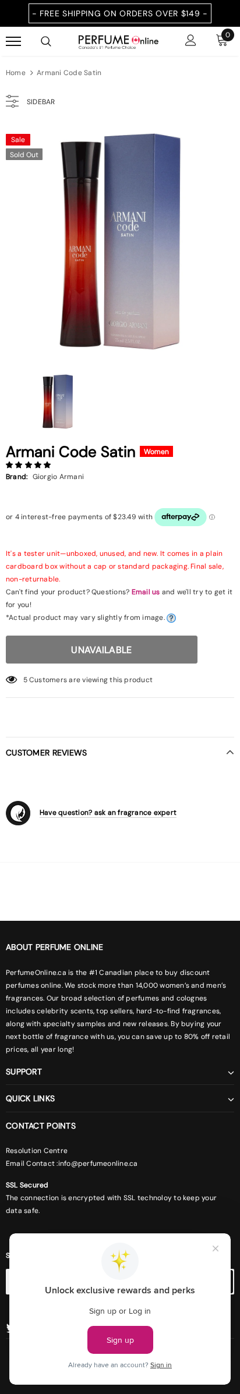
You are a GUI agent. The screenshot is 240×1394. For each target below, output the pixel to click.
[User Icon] (190, 41)
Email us (146, 592)
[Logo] (118, 40)
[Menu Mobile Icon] (13, 42)
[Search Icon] (46, 41)
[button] (29, 465)
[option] (120, 241)
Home (16, 72)
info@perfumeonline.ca (98, 1163)
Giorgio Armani (58, 476)
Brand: (16, 476)
